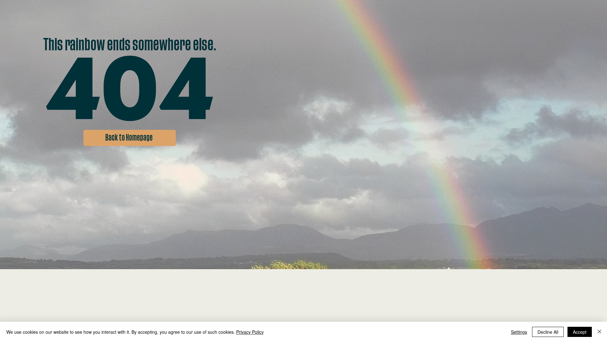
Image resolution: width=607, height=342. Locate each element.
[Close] (599, 332)
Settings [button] (519, 332)
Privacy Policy (250, 332)
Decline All (547, 332)
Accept (579, 332)
